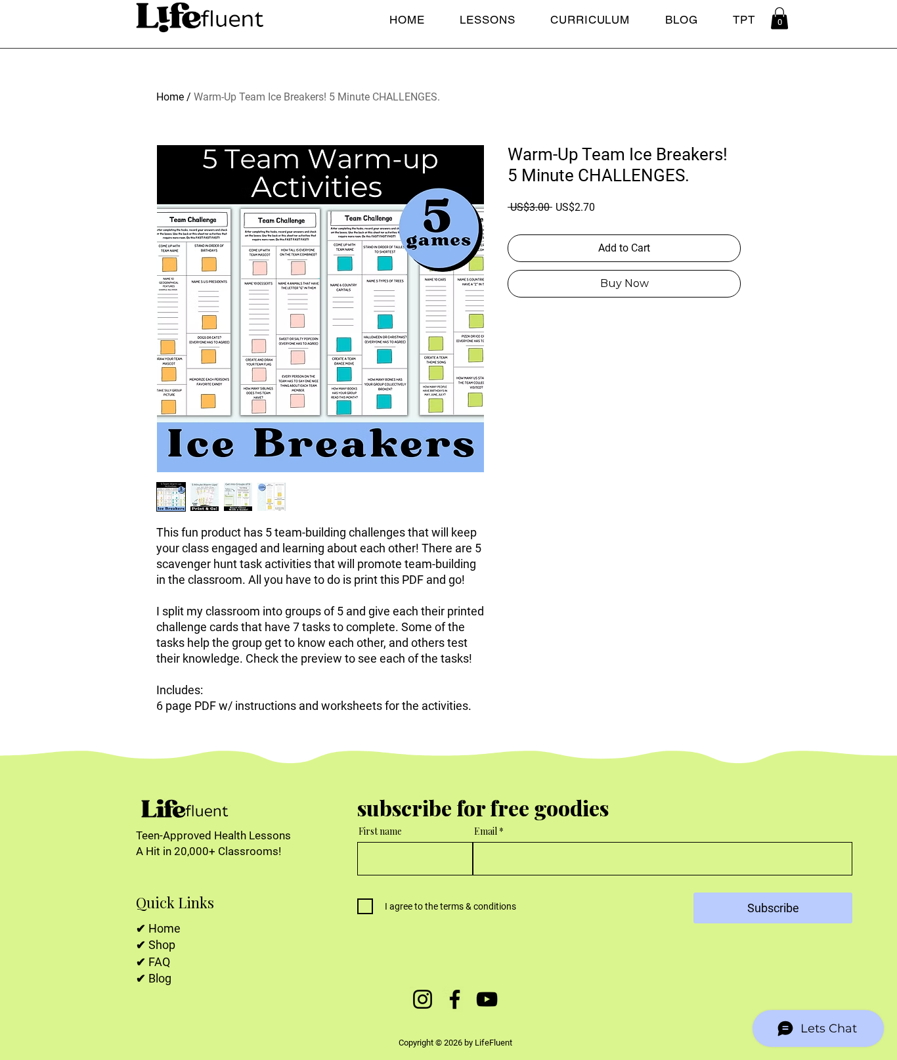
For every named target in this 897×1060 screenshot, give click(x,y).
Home (170, 97)
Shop (161, 945)
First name (380, 831)
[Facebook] (455, 999)
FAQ (159, 962)
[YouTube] (487, 999)
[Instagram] (422, 999)
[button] (779, 18)
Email (486, 831)
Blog (159, 978)
